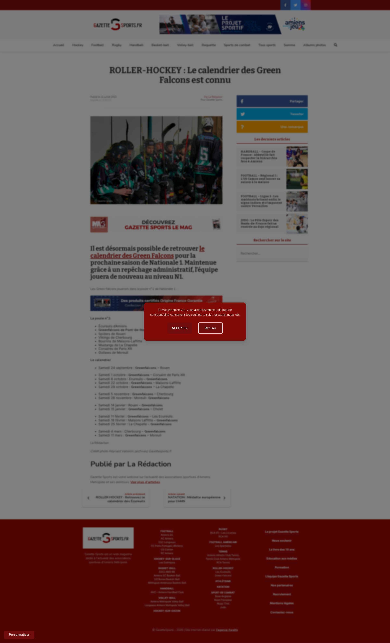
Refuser (210, 328)
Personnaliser (19, 635)
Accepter (179, 328)
